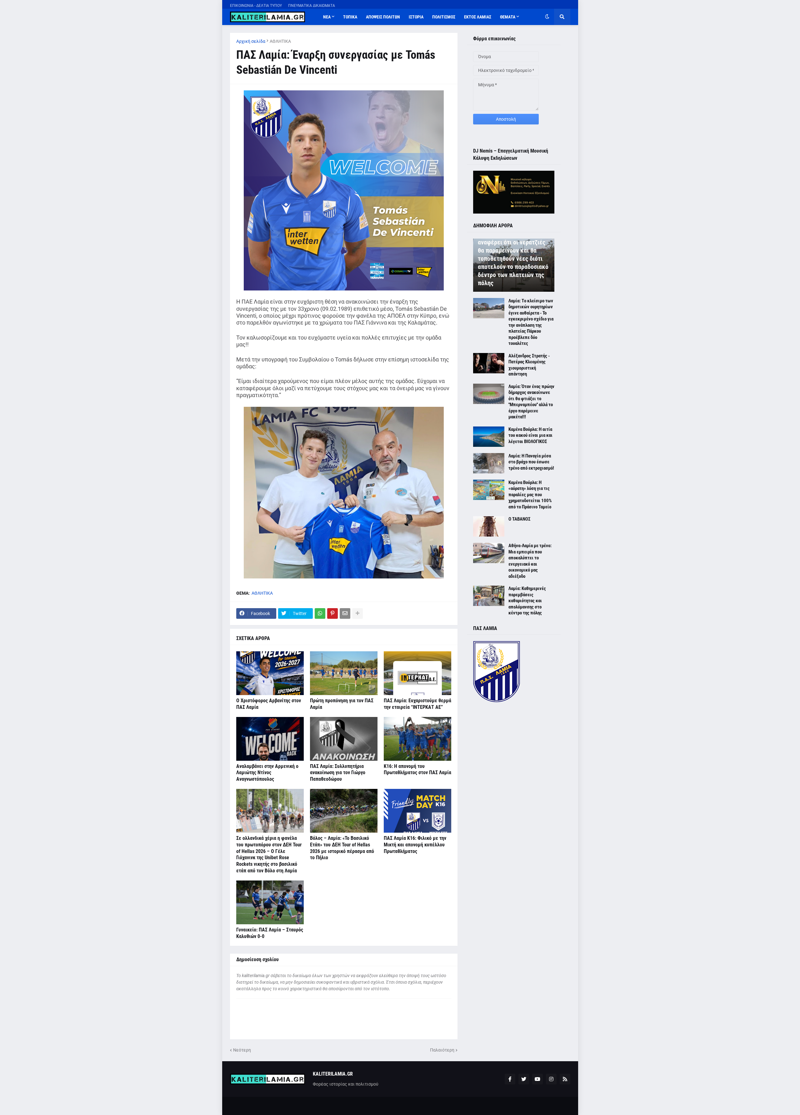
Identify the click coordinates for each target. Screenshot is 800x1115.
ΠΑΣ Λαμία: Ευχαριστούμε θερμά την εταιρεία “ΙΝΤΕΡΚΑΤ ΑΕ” (417, 704)
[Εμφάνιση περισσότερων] (357, 613)
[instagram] (551, 1079)
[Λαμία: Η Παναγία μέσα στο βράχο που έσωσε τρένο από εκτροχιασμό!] (488, 463)
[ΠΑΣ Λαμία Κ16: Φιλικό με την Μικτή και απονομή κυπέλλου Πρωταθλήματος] (417, 811)
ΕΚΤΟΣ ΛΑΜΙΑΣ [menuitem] (477, 16)
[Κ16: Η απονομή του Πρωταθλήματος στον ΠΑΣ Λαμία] (417, 739)
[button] (547, 17)
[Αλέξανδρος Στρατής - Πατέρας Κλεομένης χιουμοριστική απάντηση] (488, 363)
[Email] (345, 613)
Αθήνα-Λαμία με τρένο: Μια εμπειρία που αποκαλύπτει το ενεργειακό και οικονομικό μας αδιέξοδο (530, 561)
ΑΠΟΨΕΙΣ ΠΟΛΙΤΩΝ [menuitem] (383, 16)
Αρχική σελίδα (250, 41)
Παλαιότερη (442, 1049)
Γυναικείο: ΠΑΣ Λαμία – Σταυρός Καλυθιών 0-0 (269, 933)
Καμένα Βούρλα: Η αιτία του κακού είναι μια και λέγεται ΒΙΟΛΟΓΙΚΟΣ (530, 435)
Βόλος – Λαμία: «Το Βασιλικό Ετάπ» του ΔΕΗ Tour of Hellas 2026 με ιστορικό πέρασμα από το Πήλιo (342, 847)
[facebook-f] (510, 1079)
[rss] (565, 1079)
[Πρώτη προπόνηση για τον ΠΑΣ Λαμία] (344, 673)
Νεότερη (242, 1049)
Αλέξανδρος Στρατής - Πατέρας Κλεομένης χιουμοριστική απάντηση (529, 365)
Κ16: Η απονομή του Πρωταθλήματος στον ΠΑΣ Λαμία (417, 769)
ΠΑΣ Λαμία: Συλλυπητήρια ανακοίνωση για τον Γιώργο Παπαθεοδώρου (337, 772)
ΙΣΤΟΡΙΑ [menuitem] (416, 16)
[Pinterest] (332, 613)
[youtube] (537, 1079)
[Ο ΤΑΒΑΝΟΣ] (488, 526)
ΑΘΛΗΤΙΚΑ (280, 41)
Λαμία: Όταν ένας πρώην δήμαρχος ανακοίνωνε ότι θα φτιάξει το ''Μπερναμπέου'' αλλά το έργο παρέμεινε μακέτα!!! (531, 402)
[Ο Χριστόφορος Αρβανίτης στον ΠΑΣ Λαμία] (270, 673)
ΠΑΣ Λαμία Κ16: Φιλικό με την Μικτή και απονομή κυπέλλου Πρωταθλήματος (415, 844)
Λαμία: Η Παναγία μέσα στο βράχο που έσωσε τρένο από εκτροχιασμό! (531, 462)
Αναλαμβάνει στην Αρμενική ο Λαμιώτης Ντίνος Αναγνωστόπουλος (267, 772)
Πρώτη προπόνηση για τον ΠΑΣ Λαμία (341, 704)
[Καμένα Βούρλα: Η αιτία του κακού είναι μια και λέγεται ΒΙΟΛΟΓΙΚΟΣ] (488, 436)
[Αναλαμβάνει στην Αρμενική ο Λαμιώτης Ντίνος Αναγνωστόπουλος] (270, 739)
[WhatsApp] (320, 613)
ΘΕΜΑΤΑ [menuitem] (507, 16)
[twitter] (523, 1079)
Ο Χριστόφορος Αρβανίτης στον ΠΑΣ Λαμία (268, 704)
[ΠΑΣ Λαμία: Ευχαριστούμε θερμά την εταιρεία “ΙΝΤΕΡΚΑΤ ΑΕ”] (417, 673)
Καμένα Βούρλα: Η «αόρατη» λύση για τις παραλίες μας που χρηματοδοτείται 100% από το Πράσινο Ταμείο (530, 495)
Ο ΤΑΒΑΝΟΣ (519, 519)
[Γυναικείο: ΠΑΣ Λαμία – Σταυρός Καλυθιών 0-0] (270, 902)
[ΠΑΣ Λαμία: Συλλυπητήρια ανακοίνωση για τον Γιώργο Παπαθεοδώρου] (344, 739)
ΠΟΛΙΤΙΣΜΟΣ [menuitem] (443, 16)
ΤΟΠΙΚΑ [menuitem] (350, 16)
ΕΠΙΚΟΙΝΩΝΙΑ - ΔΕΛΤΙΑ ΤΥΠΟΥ (256, 5)
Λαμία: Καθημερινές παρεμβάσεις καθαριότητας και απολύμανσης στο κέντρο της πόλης (527, 601)
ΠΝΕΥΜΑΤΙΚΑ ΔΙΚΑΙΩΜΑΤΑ (311, 5)
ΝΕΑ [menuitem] (327, 16)
